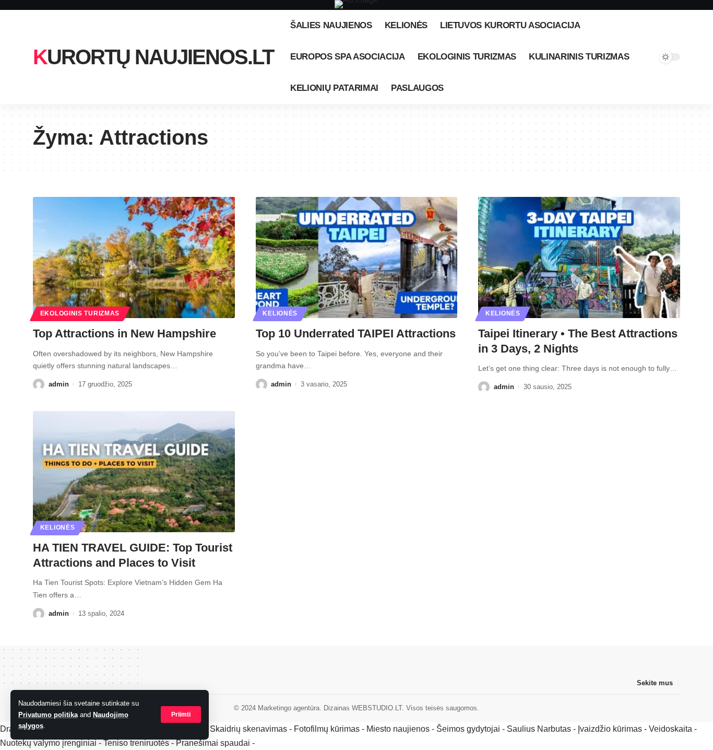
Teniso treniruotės (136, 743)
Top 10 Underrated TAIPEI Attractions (356, 333)
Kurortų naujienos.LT (153, 56)
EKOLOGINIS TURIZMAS (80, 313)
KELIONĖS (280, 313)
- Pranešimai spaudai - (214, 743)
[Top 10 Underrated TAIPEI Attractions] (357, 257)
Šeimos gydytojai (468, 728)
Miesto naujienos (398, 728)
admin (59, 384)
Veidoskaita (670, 728)
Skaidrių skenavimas (248, 728)
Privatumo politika (48, 715)
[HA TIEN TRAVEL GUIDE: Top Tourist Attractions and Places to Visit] (134, 471)
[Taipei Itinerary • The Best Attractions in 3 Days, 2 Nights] (579, 257)
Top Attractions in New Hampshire (124, 333)
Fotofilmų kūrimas (327, 728)
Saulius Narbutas (539, 728)
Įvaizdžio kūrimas (610, 728)
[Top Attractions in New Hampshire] (134, 257)
